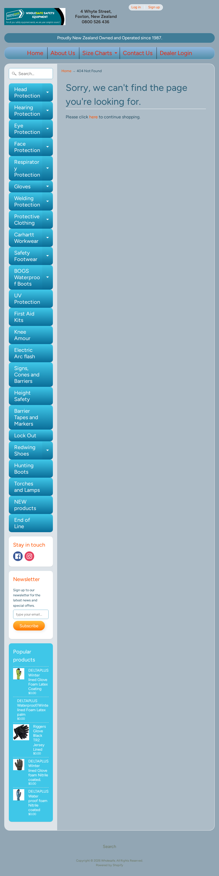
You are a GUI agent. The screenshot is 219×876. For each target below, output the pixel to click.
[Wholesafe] (34, 16)
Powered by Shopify (109, 865)
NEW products (25, 505)
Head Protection (33, 92)
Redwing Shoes (33, 450)
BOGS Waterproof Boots (33, 277)
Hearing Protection (33, 111)
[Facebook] (18, 556)
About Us (62, 53)
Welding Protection (33, 201)
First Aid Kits (24, 316)
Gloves (33, 187)
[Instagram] (29, 556)
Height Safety (22, 396)
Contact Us (137, 53)
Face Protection (33, 147)
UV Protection (27, 298)
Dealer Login (176, 53)
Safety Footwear (33, 256)
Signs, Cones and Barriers (27, 374)
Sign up (154, 7)
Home (35, 53)
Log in (136, 7)
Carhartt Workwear (33, 238)
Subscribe (28, 625)
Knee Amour (22, 335)
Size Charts (100, 54)
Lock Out (25, 435)
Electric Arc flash (24, 353)
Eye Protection (33, 129)
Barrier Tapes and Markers (26, 417)
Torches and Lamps (27, 486)
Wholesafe (108, 860)
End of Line (22, 523)
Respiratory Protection (33, 168)
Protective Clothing (33, 220)
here (93, 116)
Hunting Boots (24, 468)
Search (109, 846)
